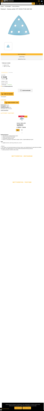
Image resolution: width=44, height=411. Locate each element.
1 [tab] (22, 132)
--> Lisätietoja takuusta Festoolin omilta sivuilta (9, 149)
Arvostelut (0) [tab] (21, 59)
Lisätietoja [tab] (21, 56)
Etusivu (2, 6)
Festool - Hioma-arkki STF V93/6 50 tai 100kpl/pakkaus (21, 124)
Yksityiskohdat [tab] (22, 54)
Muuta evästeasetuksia (5, 408)
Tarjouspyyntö (3, 96)
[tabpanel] (8, 46)
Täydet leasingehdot (4, 110)
